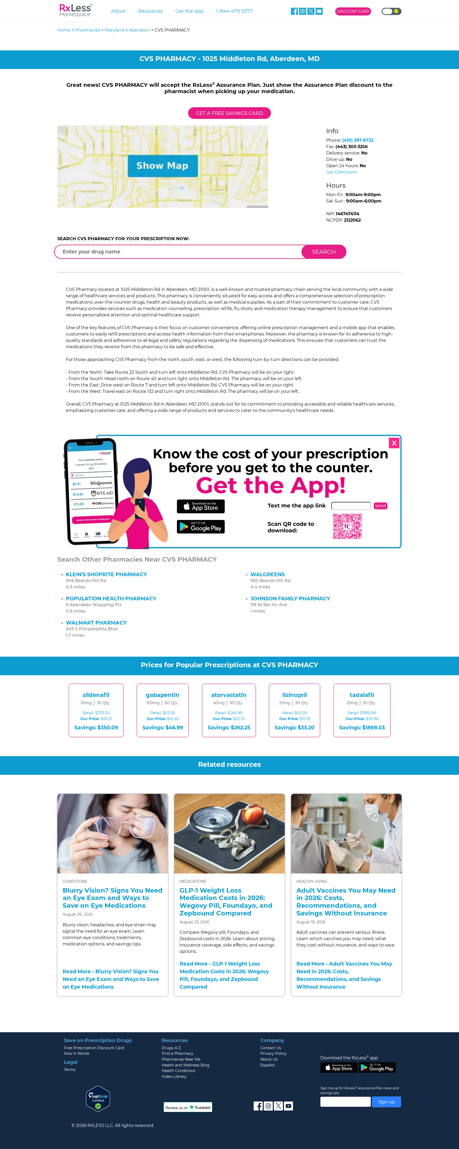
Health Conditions (178, 1070)
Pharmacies (87, 30)
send (380, 505)
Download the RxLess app (349, 1057)
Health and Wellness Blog (186, 1065)
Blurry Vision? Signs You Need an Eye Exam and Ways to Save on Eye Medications (113, 898)
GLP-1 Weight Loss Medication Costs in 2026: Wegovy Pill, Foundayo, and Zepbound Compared (226, 902)
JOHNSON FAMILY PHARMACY (290, 598)
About (118, 11)
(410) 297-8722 (357, 140)
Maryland (114, 30)
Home (64, 30)
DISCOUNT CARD (353, 11)
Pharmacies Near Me (181, 1059)
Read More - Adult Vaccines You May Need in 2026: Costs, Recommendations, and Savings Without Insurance (344, 975)
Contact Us (270, 1047)
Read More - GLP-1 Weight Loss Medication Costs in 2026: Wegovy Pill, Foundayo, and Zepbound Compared (224, 975)
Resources (150, 11)
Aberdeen (139, 30)
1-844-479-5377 (234, 11)
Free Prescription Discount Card (94, 1047)
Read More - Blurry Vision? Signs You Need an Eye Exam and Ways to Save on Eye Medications (111, 979)
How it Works (76, 1053)
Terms (69, 1069)
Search (324, 251)
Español (267, 1065)
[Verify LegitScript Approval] (98, 1098)
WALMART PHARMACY (96, 622)
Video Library (174, 1076)
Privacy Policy (273, 1053)
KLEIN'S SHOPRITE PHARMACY (106, 574)
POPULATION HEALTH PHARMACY (111, 598)
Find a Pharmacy (177, 1053)
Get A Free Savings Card (229, 113)
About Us (269, 1059)
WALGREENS (267, 574)
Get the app (189, 11)
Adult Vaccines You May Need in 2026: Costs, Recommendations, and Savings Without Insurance (346, 902)
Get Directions (341, 172)
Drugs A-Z (171, 1047)
